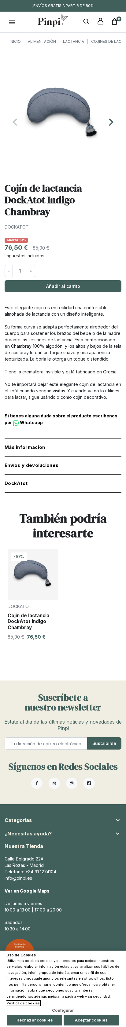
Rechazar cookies (35, 1020)
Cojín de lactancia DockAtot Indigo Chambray (28, 621)
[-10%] (33, 574)
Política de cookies (23, 1003)
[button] (86, 21)
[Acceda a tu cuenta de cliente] (100, 21)
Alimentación (42, 41)
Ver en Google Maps (27, 890)
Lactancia (73, 41)
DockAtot (17, 226)
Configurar (63, 1010)
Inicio (15, 41)
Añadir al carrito (63, 286)
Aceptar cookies (91, 1020)
